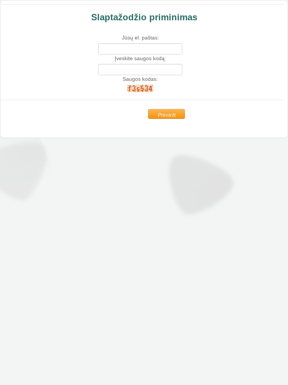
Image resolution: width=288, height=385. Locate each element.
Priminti (167, 114)
